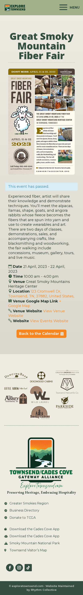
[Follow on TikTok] (28, 567)
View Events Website (49, 321)
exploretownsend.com (28, 586)
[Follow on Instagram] (19, 567)
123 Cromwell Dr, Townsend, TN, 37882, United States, (41, 293)
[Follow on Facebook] (10, 567)
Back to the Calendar (39, 333)
